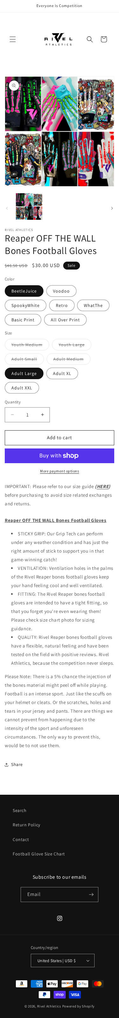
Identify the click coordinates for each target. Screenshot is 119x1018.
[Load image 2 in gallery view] (29, 206)
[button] (13, 39)
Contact (21, 839)
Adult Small (27, 360)
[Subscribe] (91, 894)
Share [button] (17, 764)
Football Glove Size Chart (39, 854)
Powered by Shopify (78, 1006)
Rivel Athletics (49, 1006)
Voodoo (61, 291)
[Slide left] (7, 208)
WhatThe (93, 305)
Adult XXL (21, 388)
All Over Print (65, 320)
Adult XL (62, 373)
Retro (62, 305)
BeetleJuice (24, 291)
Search (20, 810)
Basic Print (23, 320)
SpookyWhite (25, 305)
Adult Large (24, 373)
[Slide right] (112, 208)
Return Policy (26, 825)
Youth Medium (30, 345)
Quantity (13, 402)
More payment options (59, 471)
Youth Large (75, 345)
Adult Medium (71, 360)
